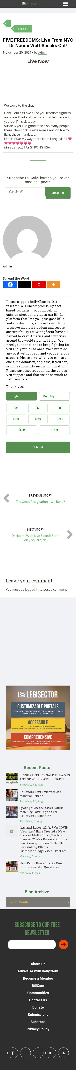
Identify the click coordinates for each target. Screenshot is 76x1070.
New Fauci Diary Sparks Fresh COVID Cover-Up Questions (42, 865)
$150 (38, 419)
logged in (32, 589)
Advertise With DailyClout (38, 971)
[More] (53, 284)
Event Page (38, 157)
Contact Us (38, 1000)
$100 (16, 419)
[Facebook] (10, 284)
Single (14, 396)
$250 (60, 419)
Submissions (38, 1014)
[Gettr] (39, 284)
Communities (38, 993)
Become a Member (38, 978)
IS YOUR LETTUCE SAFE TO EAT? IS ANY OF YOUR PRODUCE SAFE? (44, 777)
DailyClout (23, 29)
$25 (16, 408)
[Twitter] (24, 284)
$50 (38, 408)
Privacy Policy (38, 1029)
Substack (38, 1022)
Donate (38, 1007)
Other (54, 430)
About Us (38, 964)
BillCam (38, 986)
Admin (42, 52)
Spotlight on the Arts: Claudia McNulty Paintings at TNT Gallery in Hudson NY (41, 812)
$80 (60, 408)
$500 (22, 430)
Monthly (48, 396)
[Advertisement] (38, 647)
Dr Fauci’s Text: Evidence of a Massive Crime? (40, 794)
